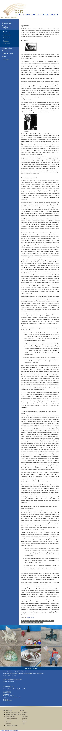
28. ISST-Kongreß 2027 (8, 686)
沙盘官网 (16, 730)
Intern (4, 57)
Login (23, 724)
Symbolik (6, 41)
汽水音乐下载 (3, 730)
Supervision (9, 720)
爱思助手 (8, 730)
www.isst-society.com (7, 700)
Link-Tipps (5, 60)
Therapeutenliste (7, 48)
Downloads (25, 716)
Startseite (25, 713)
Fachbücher (6, 44)
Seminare (8, 724)
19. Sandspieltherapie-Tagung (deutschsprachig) (14, 671)
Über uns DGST (6, 23)
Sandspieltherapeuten (12, 726)
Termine (24, 718)
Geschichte (6, 38)
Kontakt (24, 715)
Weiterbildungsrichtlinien (12, 713)
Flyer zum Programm (7, 679)
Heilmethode (7, 35)
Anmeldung (11, 681)
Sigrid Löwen (30, 617)
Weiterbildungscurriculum (12, 715)
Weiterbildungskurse (12, 718)
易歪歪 (12, 730)
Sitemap (24, 722)
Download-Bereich (7, 54)
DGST (19, 11)
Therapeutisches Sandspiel (7, 27)
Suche (23, 720)
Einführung (6, 32)
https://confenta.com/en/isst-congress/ (12, 697)
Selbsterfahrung (10, 716)
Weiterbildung (6, 51)
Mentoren (8, 722)
